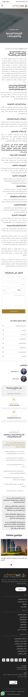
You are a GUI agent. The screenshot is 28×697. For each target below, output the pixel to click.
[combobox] (21, 290)
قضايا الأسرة (23, 339)
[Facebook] (3, 660)
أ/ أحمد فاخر (16, 378)
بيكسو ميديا (10, 694)
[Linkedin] (11, 660)
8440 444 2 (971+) (21, 669)
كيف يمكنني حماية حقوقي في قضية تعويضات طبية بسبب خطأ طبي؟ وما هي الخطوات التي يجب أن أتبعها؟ (15, 508)
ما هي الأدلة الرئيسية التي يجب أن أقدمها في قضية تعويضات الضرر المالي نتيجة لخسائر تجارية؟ (14, 500)
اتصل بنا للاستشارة (14, 403)
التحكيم (24, 330)
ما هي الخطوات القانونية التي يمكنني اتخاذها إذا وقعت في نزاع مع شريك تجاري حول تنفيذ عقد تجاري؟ (15, 516)
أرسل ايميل (14, 415)
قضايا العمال (23, 347)
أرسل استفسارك (14, 311)
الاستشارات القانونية (21, 325)
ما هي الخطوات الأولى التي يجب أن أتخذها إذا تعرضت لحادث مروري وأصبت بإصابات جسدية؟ (14, 444)
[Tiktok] (24, 660)
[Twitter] (16, 660)
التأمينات (23, 356)
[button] (14, 444)
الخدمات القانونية (23, 48)
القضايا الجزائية (22, 343)
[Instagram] (7, 660)
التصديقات (23, 334)
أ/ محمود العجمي (14, 371)
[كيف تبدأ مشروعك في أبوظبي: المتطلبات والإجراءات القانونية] (14, 547)
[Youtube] (20, 660)
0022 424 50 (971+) (21, 667)
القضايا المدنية (22, 352)
